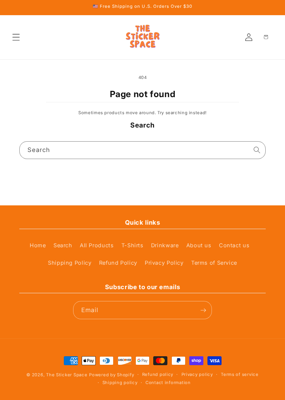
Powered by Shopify (111, 374)
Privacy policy (197, 374)
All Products (97, 245)
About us (199, 245)
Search (62, 245)
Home (38, 245)
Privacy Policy (164, 262)
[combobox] (142, 150)
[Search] (256, 150)
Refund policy (157, 374)
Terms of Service (214, 262)
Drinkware (165, 245)
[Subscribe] (203, 310)
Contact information (168, 382)
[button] (16, 37)
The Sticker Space (66, 374)
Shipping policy (120, 382)
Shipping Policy (69, 262)
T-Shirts (132, 245)
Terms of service (240, 374)
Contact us (234, 245)
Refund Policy (118, 262)
